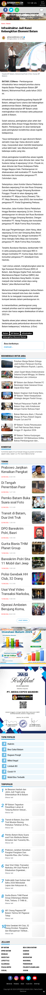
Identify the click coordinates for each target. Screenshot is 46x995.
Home (3, 23)
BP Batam (15, 333)
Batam (5, 333)
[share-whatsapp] (17, 10)
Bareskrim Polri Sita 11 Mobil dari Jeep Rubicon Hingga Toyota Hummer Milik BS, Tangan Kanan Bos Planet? (15, 563)
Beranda (9, 984)
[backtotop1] (44, 991)
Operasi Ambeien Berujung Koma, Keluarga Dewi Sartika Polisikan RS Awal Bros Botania (15, 609)
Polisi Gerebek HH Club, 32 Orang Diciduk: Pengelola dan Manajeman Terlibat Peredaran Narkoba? (14, 578)
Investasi (5, 957)
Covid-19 (12, 772)
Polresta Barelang (31, 967)
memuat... (8, 347)
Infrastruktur (27, 333)
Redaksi (16, 984)
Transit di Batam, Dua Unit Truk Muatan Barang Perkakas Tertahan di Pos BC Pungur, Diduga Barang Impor (15, 517)
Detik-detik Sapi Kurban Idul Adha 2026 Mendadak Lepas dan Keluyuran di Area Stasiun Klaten (17, 883)
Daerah (26, 951)
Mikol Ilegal (13, 760)
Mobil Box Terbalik (16, 777)
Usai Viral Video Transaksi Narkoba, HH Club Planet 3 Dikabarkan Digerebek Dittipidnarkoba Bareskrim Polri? (15, 594)
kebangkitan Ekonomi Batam (14, 337)
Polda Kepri (6, 967)
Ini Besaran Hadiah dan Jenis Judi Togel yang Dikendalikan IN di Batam (16, 792)
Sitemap (37, 984)
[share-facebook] (5, 10)
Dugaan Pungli (14, 755)
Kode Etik (29, 984)
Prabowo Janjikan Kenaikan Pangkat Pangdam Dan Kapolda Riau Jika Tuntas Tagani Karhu (14, 472)
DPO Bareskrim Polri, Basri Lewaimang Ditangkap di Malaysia (12, 533)
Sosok (25, 970)
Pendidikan (27, 964)
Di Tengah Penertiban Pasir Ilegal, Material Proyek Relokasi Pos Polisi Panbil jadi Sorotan (13, 487)
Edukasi (4, 954)
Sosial (4, 970)
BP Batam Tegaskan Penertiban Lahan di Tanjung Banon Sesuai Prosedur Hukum (15, 807)
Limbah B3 (12, 766)
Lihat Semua (23, 620)
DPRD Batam (6, 951)
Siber (22, 984)
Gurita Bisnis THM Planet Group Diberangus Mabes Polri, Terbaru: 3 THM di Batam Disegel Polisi (15, 548)
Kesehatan (27, 957)
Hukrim (11, 744)
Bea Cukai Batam (15, 749)
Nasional (27, 961)
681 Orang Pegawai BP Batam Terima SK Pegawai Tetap (17, 913)
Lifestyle (5, 961)
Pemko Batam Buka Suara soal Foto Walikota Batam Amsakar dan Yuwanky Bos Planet (15, 502)
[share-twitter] (11, 10)
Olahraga (5, 964)
